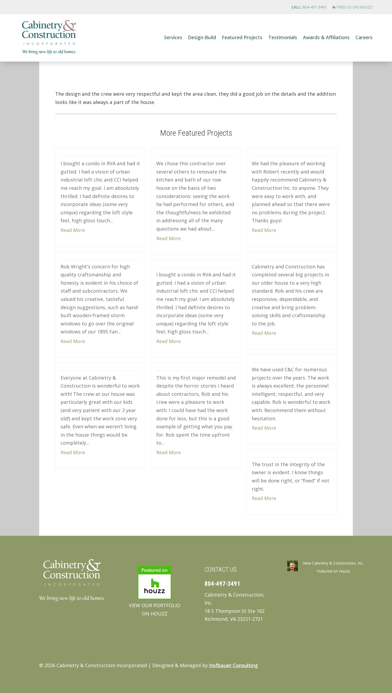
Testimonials (282, 37)
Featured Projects (242, 37)
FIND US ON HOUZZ (354, 7)
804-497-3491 (309, 7)
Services (173, 37)
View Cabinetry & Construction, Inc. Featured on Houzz (333, 567)
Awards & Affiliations (326, 37)
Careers (364, 37)
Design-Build (202, 37)
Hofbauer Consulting (233, 665)
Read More (73, 230)
